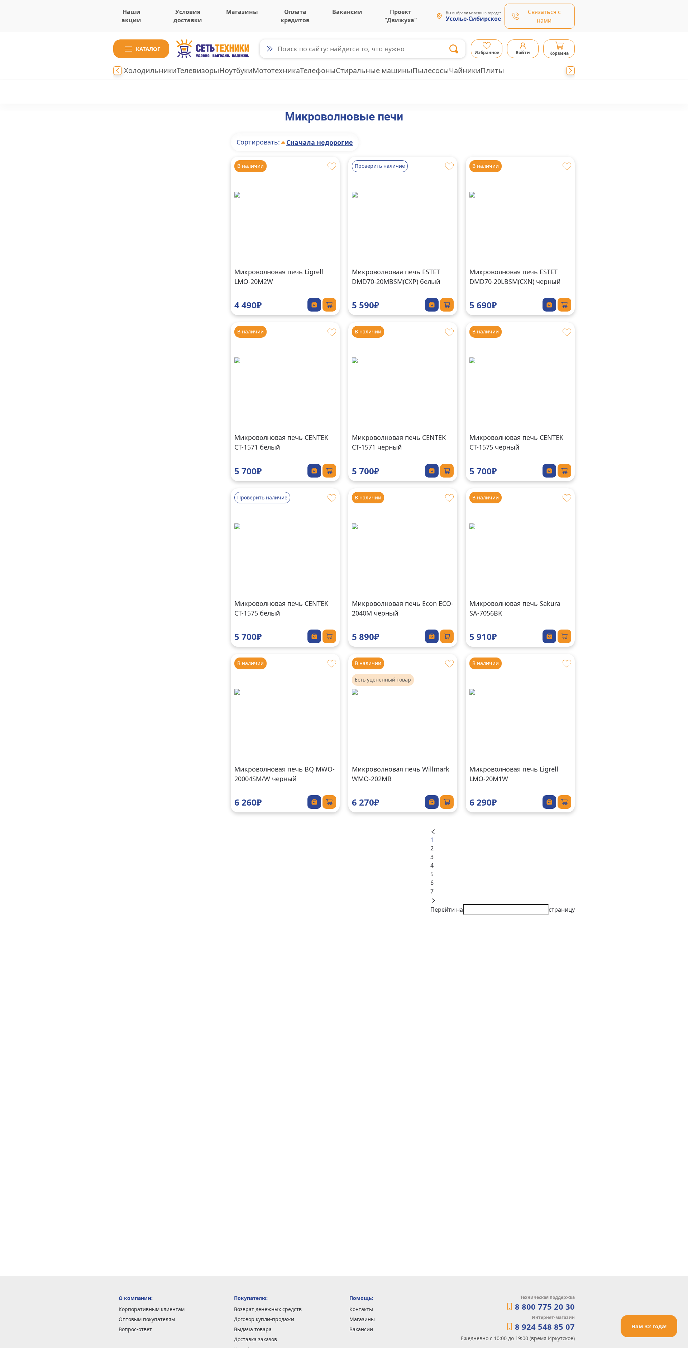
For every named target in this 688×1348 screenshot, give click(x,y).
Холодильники (150, 70)
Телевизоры (198, 70)
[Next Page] (502, 900)
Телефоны (318, 70)
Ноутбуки (236, 70)
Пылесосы (430, 70)
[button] (141, 48)
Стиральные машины (374, 70)
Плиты (492, 70)
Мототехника (276, 70)
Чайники (465, 70)
